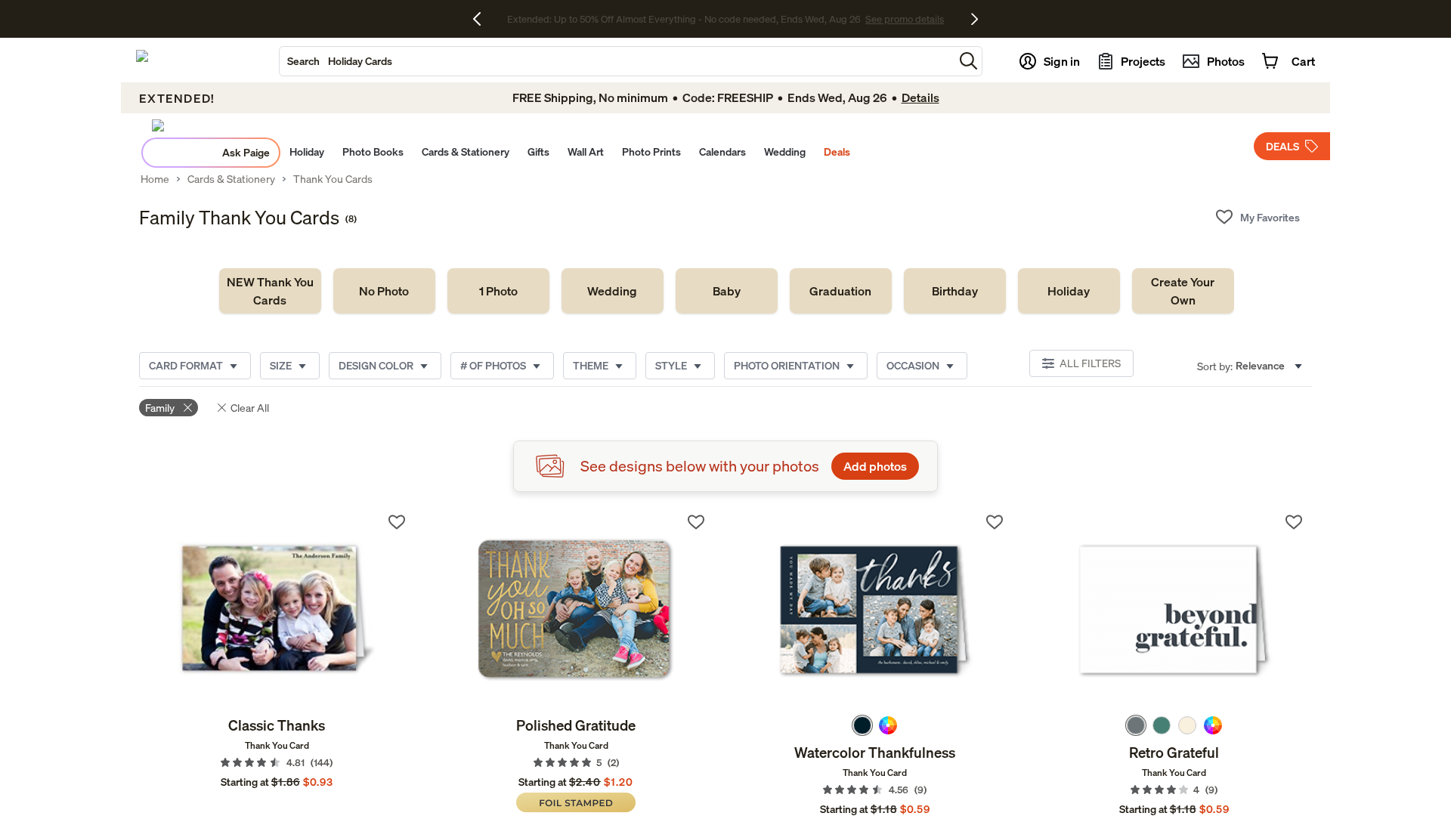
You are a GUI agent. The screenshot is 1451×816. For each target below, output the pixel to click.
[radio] (862, 725)
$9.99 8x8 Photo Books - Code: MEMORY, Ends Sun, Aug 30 (683, 19)
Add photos (875, 466)
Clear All (249, 407)
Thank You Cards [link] (333, 179)
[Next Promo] (974, 19)
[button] (968, 61)
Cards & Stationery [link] (231, 179)
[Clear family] (187, 407)
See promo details (857, 19)
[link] (270, 291)
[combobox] (616, 61)
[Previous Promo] (482, 19)
